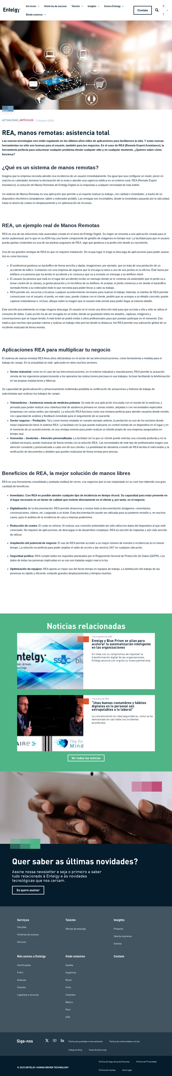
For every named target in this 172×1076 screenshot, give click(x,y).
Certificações (24, 965)
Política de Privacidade (146, 1061)
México (69, 1002)
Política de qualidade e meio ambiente (86, 1041)
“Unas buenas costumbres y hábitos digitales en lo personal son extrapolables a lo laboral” (119, 706)
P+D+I (20, 972)
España (69, 965)
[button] (37, 6)
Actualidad (10, 120)
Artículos (26, 120)
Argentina (71, 972)
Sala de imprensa (123, 936)
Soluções (21, 927)
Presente (118, 928)
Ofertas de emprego (76, 928)
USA (68, 1016)
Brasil (69, 979)
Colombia (70, 994)
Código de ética (75, 1050)
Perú (68, 1009)
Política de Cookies (107, 1070)
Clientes (21, 987)
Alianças (21, 979)
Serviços (21, 941)
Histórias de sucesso (28, 934)
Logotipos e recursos (28, 994)
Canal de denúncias (97, 1050)
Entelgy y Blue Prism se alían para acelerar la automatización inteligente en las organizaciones (121, 644)
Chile (68, 987)
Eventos (118, 943)
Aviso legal (127, 1070)
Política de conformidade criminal (124, 1041)
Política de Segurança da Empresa (114, 1061)
